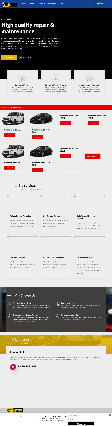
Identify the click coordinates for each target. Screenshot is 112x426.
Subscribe (82, 424)
